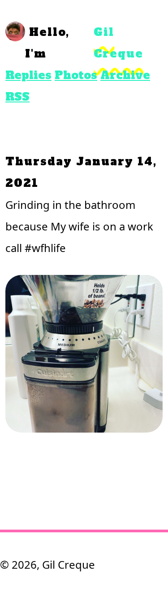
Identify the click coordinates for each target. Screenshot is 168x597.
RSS (17, 96)
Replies (28, 75)
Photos (76, 75)
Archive (125, 75)
